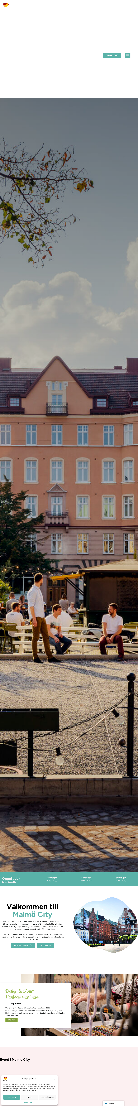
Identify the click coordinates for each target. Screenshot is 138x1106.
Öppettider (46, 55)
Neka (29, 1097)
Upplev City (76, 55)
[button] (54, 1079)
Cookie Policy (28, 1102)
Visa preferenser (47, 1097)
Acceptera (11, 1097)
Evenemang (61, 55)
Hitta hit (93, 55)
